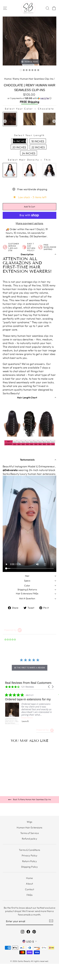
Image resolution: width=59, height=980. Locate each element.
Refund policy (29, 838)
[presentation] (5, 121)
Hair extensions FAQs (27, 593)
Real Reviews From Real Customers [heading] (28, 682)
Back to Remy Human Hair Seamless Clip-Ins (32, 799)
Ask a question (27, 598)
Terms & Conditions (29, 849)
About (29, 883)
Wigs (29, 821)
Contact (29, 889)
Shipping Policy (29, 866)
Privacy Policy (29, 855)
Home (7, 78)
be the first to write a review (29, 667)
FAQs (30, 894)
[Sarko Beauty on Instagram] (22, 931)
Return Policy (29, 861)
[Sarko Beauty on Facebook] (28, 931)
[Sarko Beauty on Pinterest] (34, 931)
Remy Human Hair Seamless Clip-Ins (33, 78)
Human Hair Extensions (29, 827)
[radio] (10, 119)
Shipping (33, 102)
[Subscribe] (51, 921)
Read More (14, 717)
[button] (29, 98)
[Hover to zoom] (29, 38)
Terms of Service (29, 833)
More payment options (29, 223)
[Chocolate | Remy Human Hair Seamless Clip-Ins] (21, 70)
